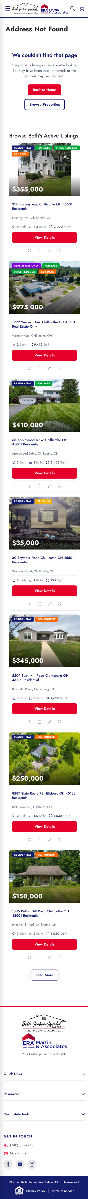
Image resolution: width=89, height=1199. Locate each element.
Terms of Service (63, 1190)
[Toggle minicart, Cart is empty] (81, 8)
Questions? (18, 1153)
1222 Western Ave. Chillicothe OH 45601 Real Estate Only (43, 324)
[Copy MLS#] (39, 250)
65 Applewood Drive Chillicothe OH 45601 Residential (39, 442)
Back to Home (44, 89)
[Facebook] (8, 1164)
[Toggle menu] (8, 8)
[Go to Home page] (40, 8)
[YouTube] (20, 1164)
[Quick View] (29, 250)
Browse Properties (44, 104)
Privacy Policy (35, 1190)
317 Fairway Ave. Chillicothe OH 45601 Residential (42, 206)
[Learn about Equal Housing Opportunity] (19, 1190)
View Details (44, 237)
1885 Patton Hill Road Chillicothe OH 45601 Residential (40, 913)
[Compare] (49, 250)
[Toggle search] (72, 8)
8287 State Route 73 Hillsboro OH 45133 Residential (44, 795)
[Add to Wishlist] (59, 250)
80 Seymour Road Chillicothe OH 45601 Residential (43, 560)
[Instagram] (32, 1164)
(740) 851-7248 (21, 1145)
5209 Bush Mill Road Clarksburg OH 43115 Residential (40, 677)
